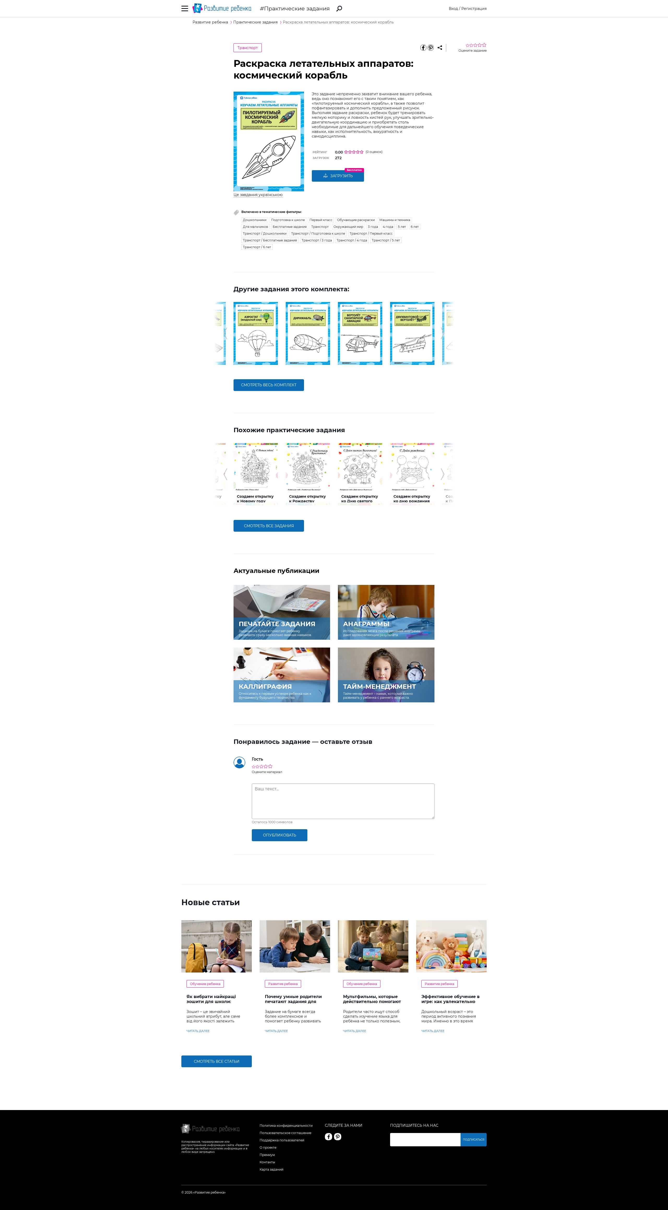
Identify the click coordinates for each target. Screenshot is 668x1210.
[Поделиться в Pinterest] (430, 48)
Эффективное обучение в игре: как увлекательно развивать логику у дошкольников (450, 1004)
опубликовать (279, 835)
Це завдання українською (258, 194)
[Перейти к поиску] (339, 9)
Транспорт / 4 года (352, 240)
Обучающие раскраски (356, 220)
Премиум (267, 1155)
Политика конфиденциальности (286, 1126)
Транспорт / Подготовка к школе (318, 233)
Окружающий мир (348, 227)
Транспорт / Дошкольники (265, 233)
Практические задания (297, 8)
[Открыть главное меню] (184, 8)
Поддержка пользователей (282, 1140)
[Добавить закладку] (440, 48)
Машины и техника (394, 220)
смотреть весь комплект (268, 385)
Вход (453, 8)
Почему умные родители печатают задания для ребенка (293, 1001)
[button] (225, 333)
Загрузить (341, 176)
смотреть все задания (269, 526)
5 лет (402, 227)
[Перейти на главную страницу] (222, 8)
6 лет (415, 227)
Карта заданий (271, 1169)
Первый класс (320, 220)
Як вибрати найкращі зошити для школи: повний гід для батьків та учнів (216, 1004)
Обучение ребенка (205, 984)
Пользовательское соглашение (285, 1133)
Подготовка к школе (288, 220)
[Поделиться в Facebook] (423, 48)
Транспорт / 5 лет (386, 240)
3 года (373, 227)
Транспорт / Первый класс (371, 233)
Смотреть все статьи (217, 1061)
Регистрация (474, 8)
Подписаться (473, 1139)
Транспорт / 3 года (317, 240)
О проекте (268, 1147)
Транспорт (247, 47)
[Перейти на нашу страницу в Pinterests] (337, 1136)
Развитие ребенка (283, 984)
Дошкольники (254, 220)
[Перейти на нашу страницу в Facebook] (328, 1136)
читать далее (198, 1031)
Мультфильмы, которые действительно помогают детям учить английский (372, 1001)
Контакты (267, 1162)
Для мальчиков (255, 227)
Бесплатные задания (290, 227)
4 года (388, 227)
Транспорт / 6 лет (257, 247)
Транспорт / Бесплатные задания (270, 240)
